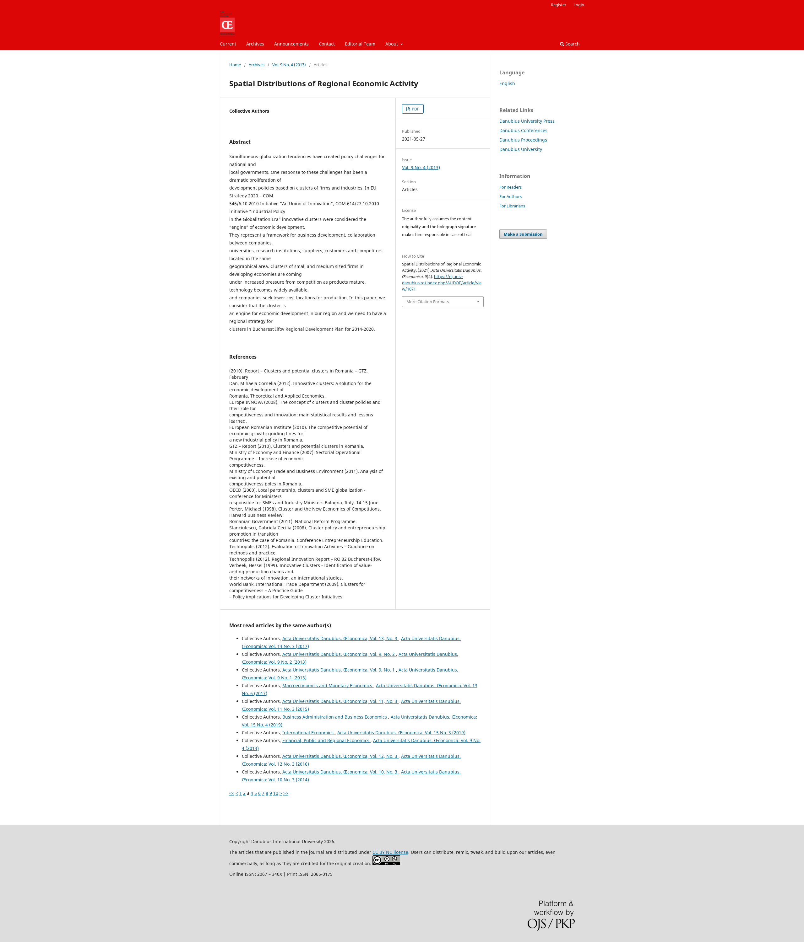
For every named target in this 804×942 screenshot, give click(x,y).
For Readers (510, 187)
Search (572, 44)
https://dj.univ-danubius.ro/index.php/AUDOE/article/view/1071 (441, 283)
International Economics (308, 733)
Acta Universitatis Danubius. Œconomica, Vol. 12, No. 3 (340, 756)
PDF (415, 109)
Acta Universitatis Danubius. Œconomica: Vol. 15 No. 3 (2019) (401, 733)
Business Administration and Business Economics (335, 717)
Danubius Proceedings (523, 140)
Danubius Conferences (523, 130)
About (392, 44)
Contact (327, 44)
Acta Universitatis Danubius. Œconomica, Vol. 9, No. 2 (339, 654)
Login (578, 5)
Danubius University (520, 149)
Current (228, 44)
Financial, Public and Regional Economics (326, 740)
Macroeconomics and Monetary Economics (327, 685)
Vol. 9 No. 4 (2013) (289, 64)
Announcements (291, 44)
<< (231, 793)
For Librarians (512, 206)
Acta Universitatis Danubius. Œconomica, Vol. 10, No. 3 (340, 772)
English (507, 83)
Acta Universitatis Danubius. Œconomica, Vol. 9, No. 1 (339, 670)
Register (558, 5)
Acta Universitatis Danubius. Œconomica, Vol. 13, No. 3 (340, 638)
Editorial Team (360, 44)
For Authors (510, 196)
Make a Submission (523, 234)
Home (235, 64)
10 (275, 793)
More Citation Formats (427, 301)
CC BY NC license (390, 852)
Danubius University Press (527, 121)
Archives (255, 44)
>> (285, 793)
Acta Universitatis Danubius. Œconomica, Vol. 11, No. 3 (340, 701)
